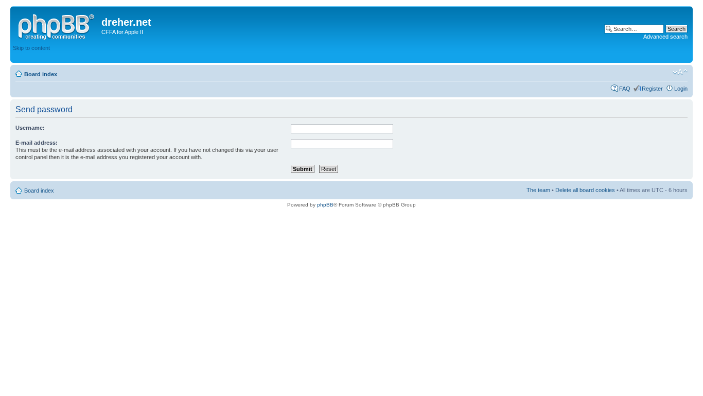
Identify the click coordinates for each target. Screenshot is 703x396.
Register (652, 88)
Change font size (680, 72)
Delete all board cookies (585, 190)
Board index (40, 74)
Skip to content (31, 48)
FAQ (624, 88)
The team (538, 190)
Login (681, 88)
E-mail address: (36, 143)
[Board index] (57, 25)
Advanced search (665, 36)
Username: (30, 128)
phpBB (325, 205)
